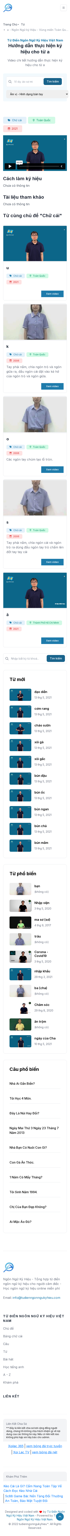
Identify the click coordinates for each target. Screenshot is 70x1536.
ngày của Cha (45, 1038)
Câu (6, 1344)
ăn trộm (40, 1021)
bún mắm (41, 843)
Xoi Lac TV (21, 1452)
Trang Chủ (10, 24)
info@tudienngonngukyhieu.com (36, 1298)
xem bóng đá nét (44, 1452)
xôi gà (39, 742)
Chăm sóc (42, 1005)
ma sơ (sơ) (42, 919)
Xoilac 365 (16, 1446)
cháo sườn (42, 725)
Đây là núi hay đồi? (24, 1113)
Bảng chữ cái (12, 1336)
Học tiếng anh (13, 1367)
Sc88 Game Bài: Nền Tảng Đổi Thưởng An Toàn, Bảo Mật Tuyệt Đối (34, 1498)
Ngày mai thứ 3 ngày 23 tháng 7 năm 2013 (34, 1130)
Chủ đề (8, 1328)
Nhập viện (41, 903)
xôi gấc (39, 759)
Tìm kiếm (53, 81)
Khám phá (10, 1382)
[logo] (8, 1266)
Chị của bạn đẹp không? (28, 1207)
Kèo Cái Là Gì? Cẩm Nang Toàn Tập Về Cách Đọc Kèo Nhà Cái (33, 1488)
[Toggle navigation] (63, 7)
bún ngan (41, 809)
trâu (37, 936)
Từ (23, 24)
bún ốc (39, 792)
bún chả (40, 826)
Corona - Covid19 (41, 954)
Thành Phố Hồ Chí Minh (46, 622)
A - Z (7, 1375)
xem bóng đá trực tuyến (44, 1446)
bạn (37, 886)
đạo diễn (40, 692)
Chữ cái (17, 120)
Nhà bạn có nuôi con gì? (28, 1147)
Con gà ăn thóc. (22, 1162)
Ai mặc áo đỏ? (21, 1222)
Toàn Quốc (43, 120)
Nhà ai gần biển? (22, 1083)
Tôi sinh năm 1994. (23, 1192)
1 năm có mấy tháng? (26, 1177)
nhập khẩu (42, 971)
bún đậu (40, 776)
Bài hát (8, 1359)
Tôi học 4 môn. (21, 1098)
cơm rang (41, 708)
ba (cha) (40, 988)
